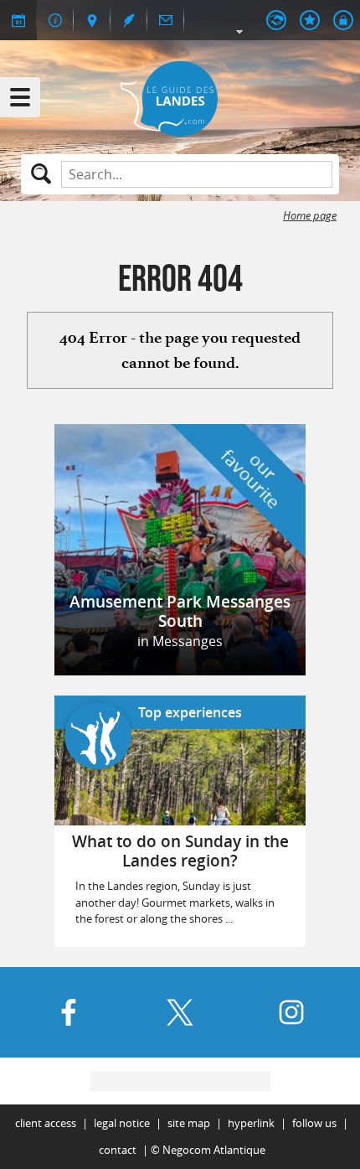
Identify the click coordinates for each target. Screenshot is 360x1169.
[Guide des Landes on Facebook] (68, 1012)
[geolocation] (92, 20)
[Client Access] (276, 20)
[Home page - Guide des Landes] (180, 98)
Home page (310, 216)
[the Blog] (129, 20)
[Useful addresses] (55, 20)
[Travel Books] (310, 20)
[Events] (18, 20)
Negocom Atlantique (213, 1150)
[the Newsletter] (165, 20)
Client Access (45, 1123)
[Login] (343, 20)
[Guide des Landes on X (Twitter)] (180, 1012)
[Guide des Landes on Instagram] (291, 1012)
